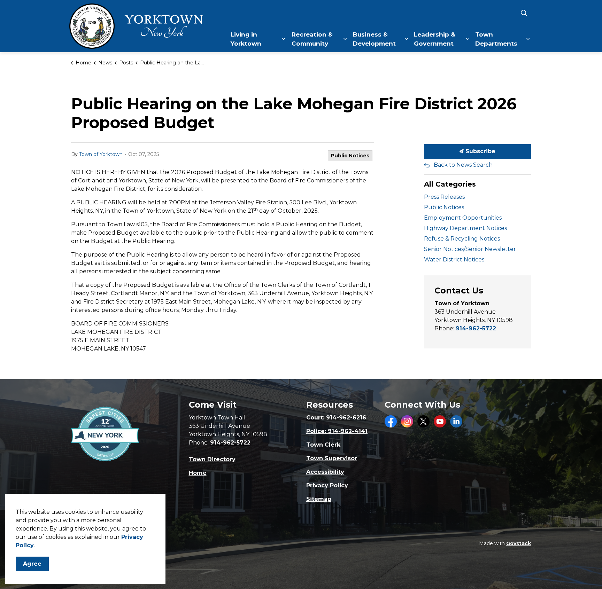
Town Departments (496, 39)
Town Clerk (323, 444)
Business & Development (374, 39)
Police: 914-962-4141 (337, 431)
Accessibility (325, 472)
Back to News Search (463, 165)
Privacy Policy (327, 485)
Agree (32, 563)
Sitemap (318, 499)
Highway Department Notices (465, 228)
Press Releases (444, 197)
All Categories (450, 184)
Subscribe (479, 151)
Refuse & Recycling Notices (462, 238)
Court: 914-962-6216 (336, 417)
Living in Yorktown (246, 39)
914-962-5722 (476, 328)
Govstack (518, 543)
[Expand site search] (524, 13)
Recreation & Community (312, 39)
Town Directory (212, 459)
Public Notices (350, 155)
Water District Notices (454, 259)
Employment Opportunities (463, 217)
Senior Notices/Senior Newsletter (470, 249)
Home (198, 473)
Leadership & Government (434, 39)
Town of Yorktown (101, 154)
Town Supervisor (331, 458)
